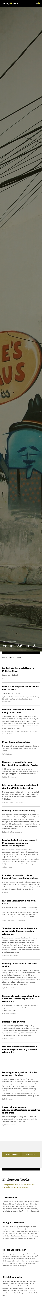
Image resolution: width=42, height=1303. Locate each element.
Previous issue (11, 1154)
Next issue (30, 1154)
